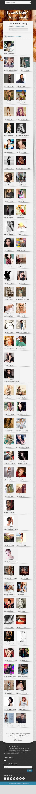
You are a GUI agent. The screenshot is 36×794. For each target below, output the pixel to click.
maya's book (24, 660)
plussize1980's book (22, 136)
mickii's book (22, 234)
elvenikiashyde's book (11, 529)
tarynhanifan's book (10, 578)
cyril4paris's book (9, 54)
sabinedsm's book (10, 677)
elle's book (8, 168)
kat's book (21, 201)
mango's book (8, 152)
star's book (21, 595)
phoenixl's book (23, 677)
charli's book (9, 726)
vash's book (8, 250)
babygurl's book (9, 595)
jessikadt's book (9, 644)
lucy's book (8, 119)
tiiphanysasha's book (23, 168)
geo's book (8, 447)
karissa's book (22, 463)
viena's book (9, 185)
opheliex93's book (22, 693)
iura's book (8, 693)
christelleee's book (10, 709)
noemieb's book (22, 414)
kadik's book (21, 103)
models (22, 26)
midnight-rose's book (11, 562)
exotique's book (9, 513)
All (5, 36)
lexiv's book (25, 70)
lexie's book (8, 431)
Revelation (18, 36)
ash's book (8, 103)
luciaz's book (21, 496)
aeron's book (23, 709)
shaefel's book (8, 218)
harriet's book (8, 86)
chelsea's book (8, 136)
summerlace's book (22, 300)
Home (17, 26)
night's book (9, 201)
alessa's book (21, 480)
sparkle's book (21, 545)
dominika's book (9, 283)
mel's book (8, 398)
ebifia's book (9, 300)
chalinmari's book (9, 463)
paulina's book (8, 349)
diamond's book (9, 234)
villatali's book (8, 480)
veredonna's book (22, 431)
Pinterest (11, 778)
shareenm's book (21, 119)
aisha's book (21, 86)
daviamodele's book (22, 447)
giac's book (21, 726)
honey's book (21, 250)
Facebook (5, 778)
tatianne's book (21, 349)
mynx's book (9, 332)
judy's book (21, 644)
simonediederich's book (11, 381)
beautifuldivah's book (23, 332)
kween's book (9, 496)
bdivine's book (8, 611)
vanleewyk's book (21, 398)
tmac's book (24, 578)
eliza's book (21, 267)
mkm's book (9, 365)
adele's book (9, 627)
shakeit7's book (21, 185)
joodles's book (21, 152)
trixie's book (21, 316)
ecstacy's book (8, 316)
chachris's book (9, 414)
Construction (10, 36)
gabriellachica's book (10, 70)
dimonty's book (9, 545)
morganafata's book (10, 660)
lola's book (22, 283)
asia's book (21, 611)
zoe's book (8, 267)
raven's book (21, 218)
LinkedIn (8, 778)
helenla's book (21, 627)
